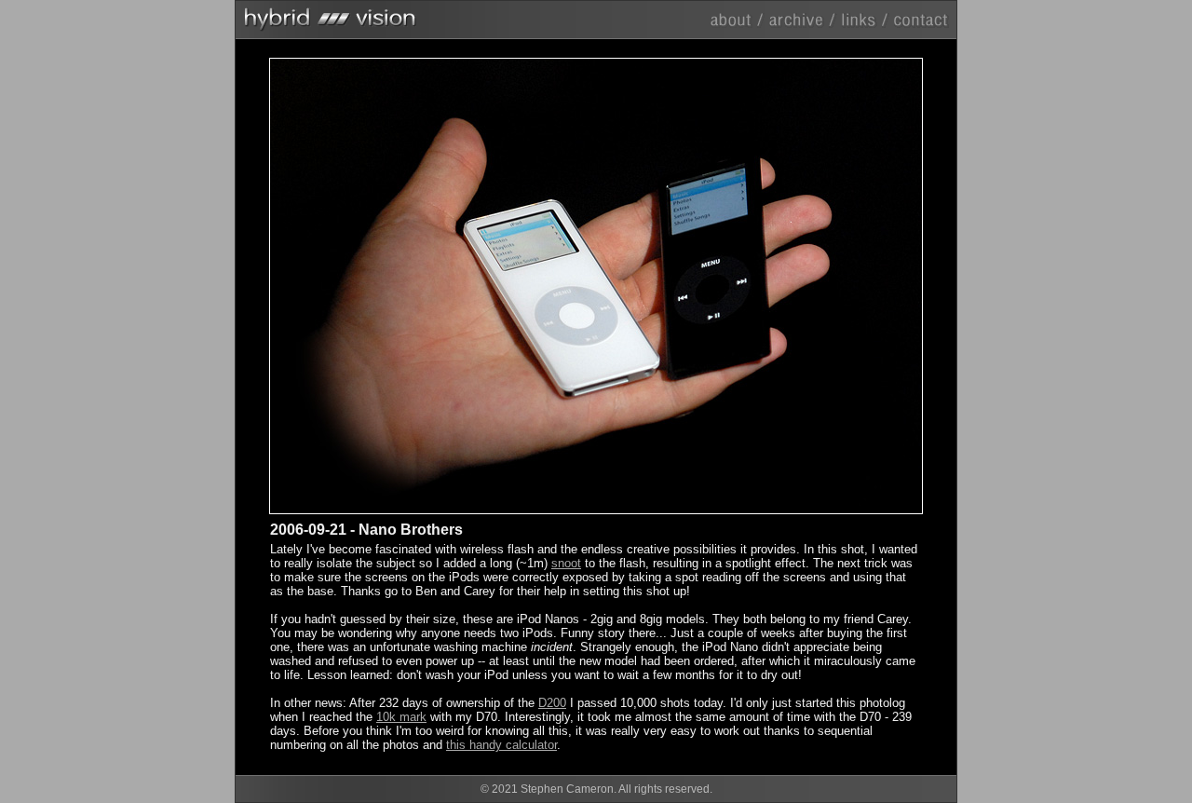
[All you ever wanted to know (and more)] (738, 19)
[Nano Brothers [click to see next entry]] (759, 286)
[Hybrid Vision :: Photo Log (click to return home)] (596, 16)
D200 (552, 703)
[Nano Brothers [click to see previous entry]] (433, 286)
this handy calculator (501, 745)
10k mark (401, 717)
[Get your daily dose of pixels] (864, 19)
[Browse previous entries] (802, 19)
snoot (566, 563)
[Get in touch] (919, 19)
